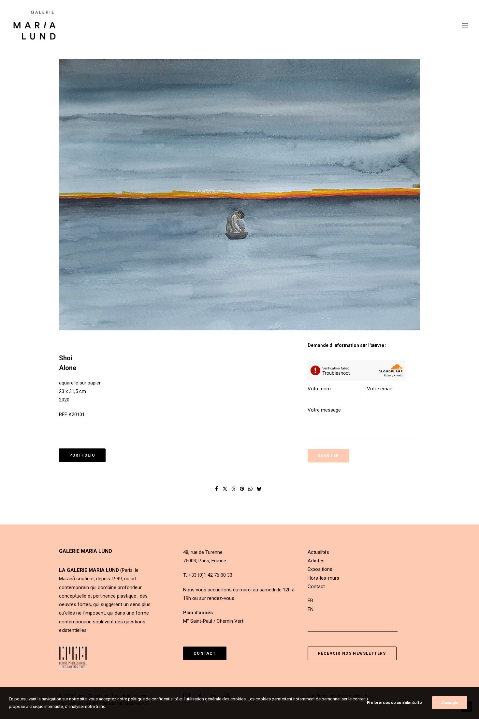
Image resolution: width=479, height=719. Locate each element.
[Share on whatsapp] (250, 489)
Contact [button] (205, 653)
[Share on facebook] (217, 489)
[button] (239, 195)
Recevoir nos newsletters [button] (352, 653)
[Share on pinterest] (242, 489)
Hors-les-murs (323, 578)
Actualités (318, 552)
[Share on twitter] (225, 489)
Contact (316, 586)
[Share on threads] (234, 489)
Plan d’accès (198, 613)
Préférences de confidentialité (394, 702)
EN (310, 609)
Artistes (316, 561)
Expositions (320, 569)
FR (310, 600)
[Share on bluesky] (259, 489)
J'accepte (449, 702)
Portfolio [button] (82, 455)
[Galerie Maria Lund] (34, 25)
